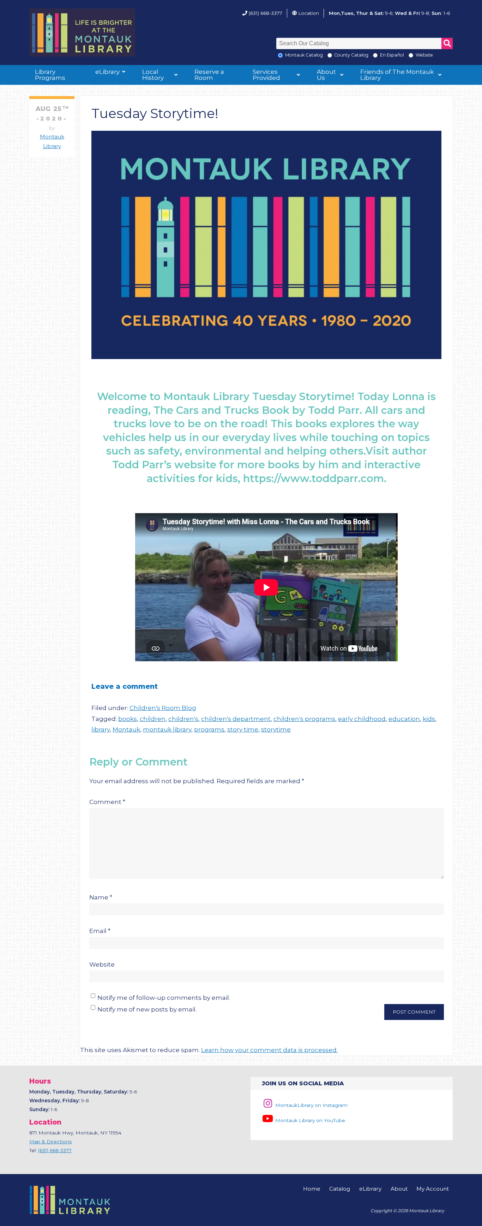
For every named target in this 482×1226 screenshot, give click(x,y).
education (404, 718)
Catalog (339, 1188)
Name (100, 897)
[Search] (447, 43)
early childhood (362, 718)
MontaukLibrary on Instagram (311, 1105)
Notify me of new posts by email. (147, 1009)
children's (183, 718)
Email (99, 930)
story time (242, 729)
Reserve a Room (209, 74)
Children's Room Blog (162, 707)
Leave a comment (124, 686)
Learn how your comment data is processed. (269, 1050)
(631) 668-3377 (265, 13)
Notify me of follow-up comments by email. (163, 997)
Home (311, 1188)
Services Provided (266, 74)
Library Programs (50, 74)
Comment (107, 801)
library (100, 729)
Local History (153, 74)
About (399, 1188)
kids (429, 718)
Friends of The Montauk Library (397, 74)
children (152, 718)
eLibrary (107, 71)
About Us (326, 74)
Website (102, 964)
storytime (276, 729)
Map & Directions (50, 1141)
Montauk (126, 729)
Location (308, 13)
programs (209, 729)
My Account (432, 1188)
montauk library (167, 729)
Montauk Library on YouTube (309, 1120)
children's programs (304, 718)
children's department (236, 718)
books (127, 718)
